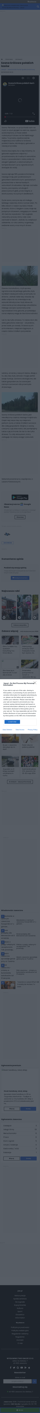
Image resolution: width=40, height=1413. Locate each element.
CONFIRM (12, 722)
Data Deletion (7, 729)
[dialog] (20, 706)
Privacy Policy (32, 729)
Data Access (20, 729)
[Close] (36, 683)
